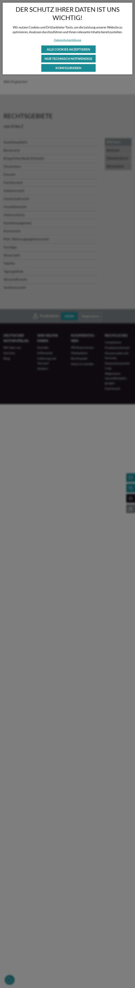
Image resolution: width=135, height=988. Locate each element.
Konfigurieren (68, 68)
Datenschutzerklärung (67, 40)
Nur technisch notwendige (68, 59)
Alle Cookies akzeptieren (68, 49)
